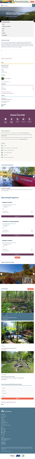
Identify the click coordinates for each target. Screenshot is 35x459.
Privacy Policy (3, 421)
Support (3, 33)
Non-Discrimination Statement (6, 425)
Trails (3, 24)
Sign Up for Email (3, 416)
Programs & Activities (6, 26)
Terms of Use (3, 423)
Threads (4, 433)
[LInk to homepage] (4, 5)
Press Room (3, 417)
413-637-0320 (3, 98)
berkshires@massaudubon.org (6, 99)
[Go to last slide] (1, 176)
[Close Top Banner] (34, 0)
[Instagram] (3, 105)
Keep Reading (5, 319)
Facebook (4, 428)
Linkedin (4, 432)
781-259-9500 (3, 443)
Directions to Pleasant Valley (6, 58)
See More (17, 257)
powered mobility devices (25, 132)
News (3, 30)
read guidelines (5, 81)
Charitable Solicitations (4, 422)
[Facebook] (1, 105)
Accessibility (4, 35)
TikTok (4, 435)
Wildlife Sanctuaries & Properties (12, 12)
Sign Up (17, 398)
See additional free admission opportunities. (7, 93)
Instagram (4, 431)
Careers (2, 418)
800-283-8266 (3, 444)
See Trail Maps (7, 78)
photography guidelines (23, 139)
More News (30, 289)
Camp (3, 28)
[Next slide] (34, 176)
